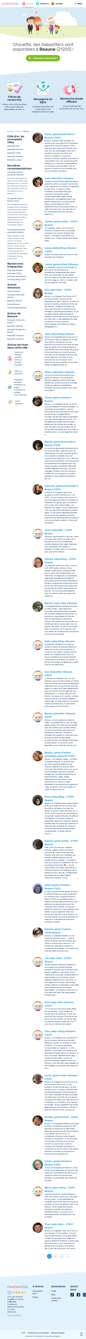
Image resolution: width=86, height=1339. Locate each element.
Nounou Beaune (13, 291)
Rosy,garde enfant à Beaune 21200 (15, 199)
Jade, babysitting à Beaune (59, 334)
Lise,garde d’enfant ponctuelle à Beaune (15, 173)
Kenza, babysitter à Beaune (60, 372)
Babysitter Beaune (14, 301)
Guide (53, 1291)
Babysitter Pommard (15, 335)
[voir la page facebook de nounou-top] (78, 1295)
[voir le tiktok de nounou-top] (72, 1295)
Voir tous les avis (14, 1315)
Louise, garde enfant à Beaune (61, 264)
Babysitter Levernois (15, 339)
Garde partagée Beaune (16, 308)
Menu (80, 4)
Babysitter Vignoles (15, 326)
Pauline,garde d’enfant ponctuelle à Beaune (16, 231)
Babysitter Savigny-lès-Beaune (16, 330)
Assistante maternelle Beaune (15, 296)
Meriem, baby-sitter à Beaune (61, 603)
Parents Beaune (13, 304)
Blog (53, 1294)
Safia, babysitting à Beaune (60, 641)
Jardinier (18, 357)
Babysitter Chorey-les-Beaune (16, 321)
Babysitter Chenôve (15, 149)
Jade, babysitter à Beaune (59, 178)
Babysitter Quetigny (15, 156)
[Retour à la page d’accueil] (10, 3)
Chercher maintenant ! (45, 58)
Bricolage (18, 365)
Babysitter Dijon (13, 146)
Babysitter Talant (14, 153)
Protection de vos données (38, 1333)
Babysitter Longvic (14, 160)
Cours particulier (20, 395)
